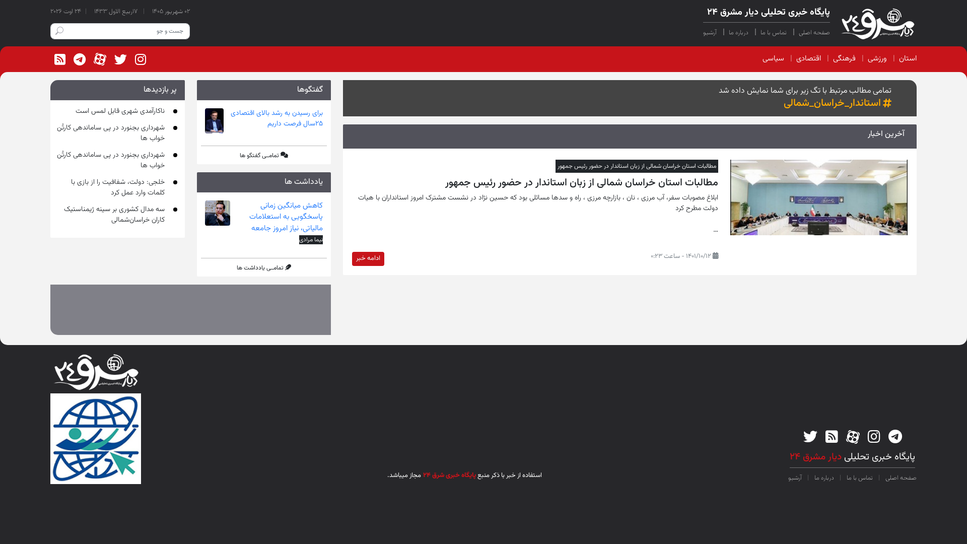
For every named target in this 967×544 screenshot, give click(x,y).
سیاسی (773, 58)
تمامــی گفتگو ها (259, 155)
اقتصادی (808, 58)
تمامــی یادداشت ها (260, 268)
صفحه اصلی (814, 33)
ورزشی (877, 58)
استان (908, 58)
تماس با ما (774, 33)
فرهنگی (844, 58)
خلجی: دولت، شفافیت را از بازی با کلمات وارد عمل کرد (118, 187)
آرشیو (710, 33)
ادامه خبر (368, 258)
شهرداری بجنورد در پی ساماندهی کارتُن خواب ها (111, 133)
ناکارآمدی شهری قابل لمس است (120, 111)
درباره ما (738, 33)
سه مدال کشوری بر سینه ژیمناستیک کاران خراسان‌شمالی (114, 215)
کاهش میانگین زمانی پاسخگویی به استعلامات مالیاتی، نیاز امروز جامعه (286, 217)
